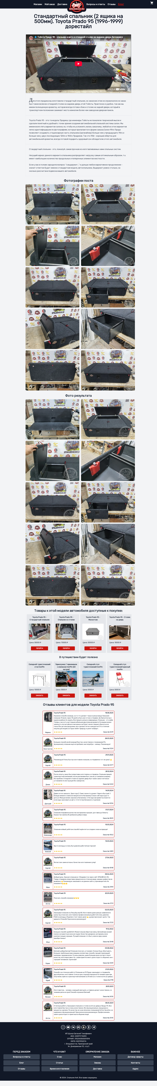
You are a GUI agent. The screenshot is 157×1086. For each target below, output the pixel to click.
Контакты (135, 1063)
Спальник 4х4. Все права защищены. (82, 1078)
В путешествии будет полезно (78, 657)
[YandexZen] (83, 1027)
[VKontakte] (73, 1027)
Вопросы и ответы (95, 4)
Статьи (59, 1063)
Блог (121, 4)
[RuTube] (78, 1027)
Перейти (65, 648)
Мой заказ (50, 4)
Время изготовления (59, 1069)
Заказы (97, 1063)
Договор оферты (135, 1057)
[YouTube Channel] (68, 1027)
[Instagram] (63, 1027)
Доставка (62, 4)
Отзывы (112, 4)
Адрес (135, 1069)
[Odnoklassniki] (89, 1027)
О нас (59, 1057)
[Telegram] (94, 1027)
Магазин (38, 4)
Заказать (38, 695)
